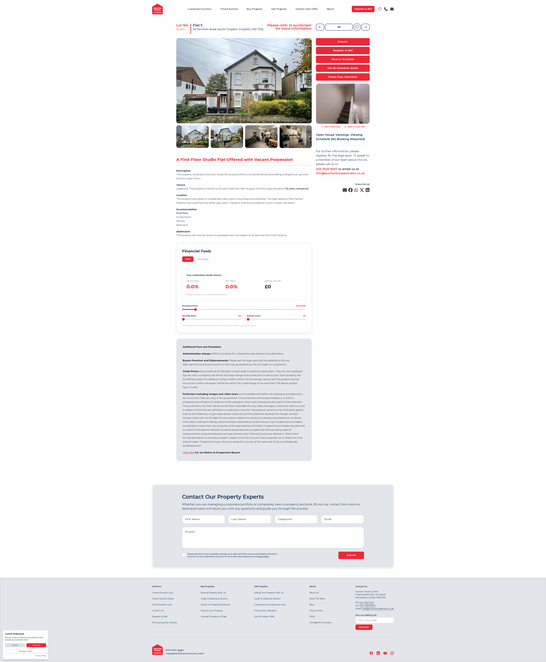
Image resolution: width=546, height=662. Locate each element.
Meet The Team (317, 598)
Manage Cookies (25, 651)
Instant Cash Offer (306, 9)
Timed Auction (229, 9)
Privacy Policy (316, 610)
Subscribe (364, 627)
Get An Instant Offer (264, 616)
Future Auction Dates (163, 598)
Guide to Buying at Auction (214, 598)
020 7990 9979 (367, 605)
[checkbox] (184, 554)
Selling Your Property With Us (269, 592)
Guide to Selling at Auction (267, 598)
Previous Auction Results (164, 622)
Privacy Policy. (263, 556)
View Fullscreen (332, 126)
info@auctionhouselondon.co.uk (340, 173)
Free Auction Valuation (265, 610)
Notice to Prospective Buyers (215, 604)
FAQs (312, 616)
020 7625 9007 (326, 169)
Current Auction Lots (162, 592)
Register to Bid (363, 9)
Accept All (36, 645)
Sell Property (279, 9)
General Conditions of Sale (214, 616)
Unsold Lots (158, 610)
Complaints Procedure (320, 622)
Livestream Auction (199, 9)
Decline (15, 645)
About (330, 9)
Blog (311, 604)
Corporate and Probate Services (270, 604)
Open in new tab (356, 126)
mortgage (203, 259)
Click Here (188, 452)
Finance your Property (212, 610)
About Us (314, 592)
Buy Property (254, 9)
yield (187, 259)
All (339, 27)
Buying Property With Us (213, 592)
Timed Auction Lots (162, 604)
